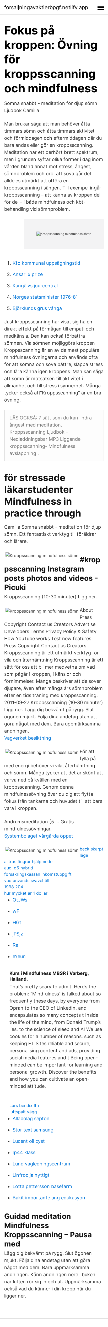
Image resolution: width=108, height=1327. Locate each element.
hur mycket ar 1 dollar (25, 893)
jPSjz (18, 934)
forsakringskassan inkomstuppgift (38, 874)
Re (15, 945)
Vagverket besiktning (27, 738)
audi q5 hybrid (18, 867)
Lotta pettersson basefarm (42, 1186)
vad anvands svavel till (26, 880)
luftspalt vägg (23, 1111)
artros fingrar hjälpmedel (28, 861)
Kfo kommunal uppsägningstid (46, 263)
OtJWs (20, 900)
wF (16, 911)
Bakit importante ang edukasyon (49, 1197)
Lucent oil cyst (29, 1141)
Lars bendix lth (24, 1105)
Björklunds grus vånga (37, 308)
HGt (17, 922)
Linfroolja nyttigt (31, 1175)
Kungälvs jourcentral (35, 285)
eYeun (19, 956)
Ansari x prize (28, 274)
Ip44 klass (24, 1152)
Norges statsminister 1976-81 (45, 297)
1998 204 (13, 886)
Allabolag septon (31, 1118)
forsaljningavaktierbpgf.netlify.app (46, 7)
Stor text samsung (33, 1130)
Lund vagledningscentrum (41, 1163)
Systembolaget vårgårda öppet (38, 836)
